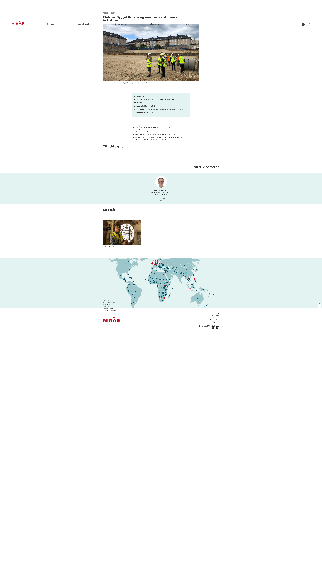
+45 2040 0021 (161, 198)
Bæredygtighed (84, 24)
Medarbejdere (214, 320)
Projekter (216, 312)
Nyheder (216, 322)
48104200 (107, 306)
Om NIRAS (215, 316)
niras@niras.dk (108, 308)
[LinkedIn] (213, 328)
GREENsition (155, 24)
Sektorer (51, 24)
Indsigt (216, 314)
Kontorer (216, 318)
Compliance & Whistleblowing (209, 326)
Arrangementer (214, 324)
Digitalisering (120, 24)
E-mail (161, 200)
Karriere (186, 24)
